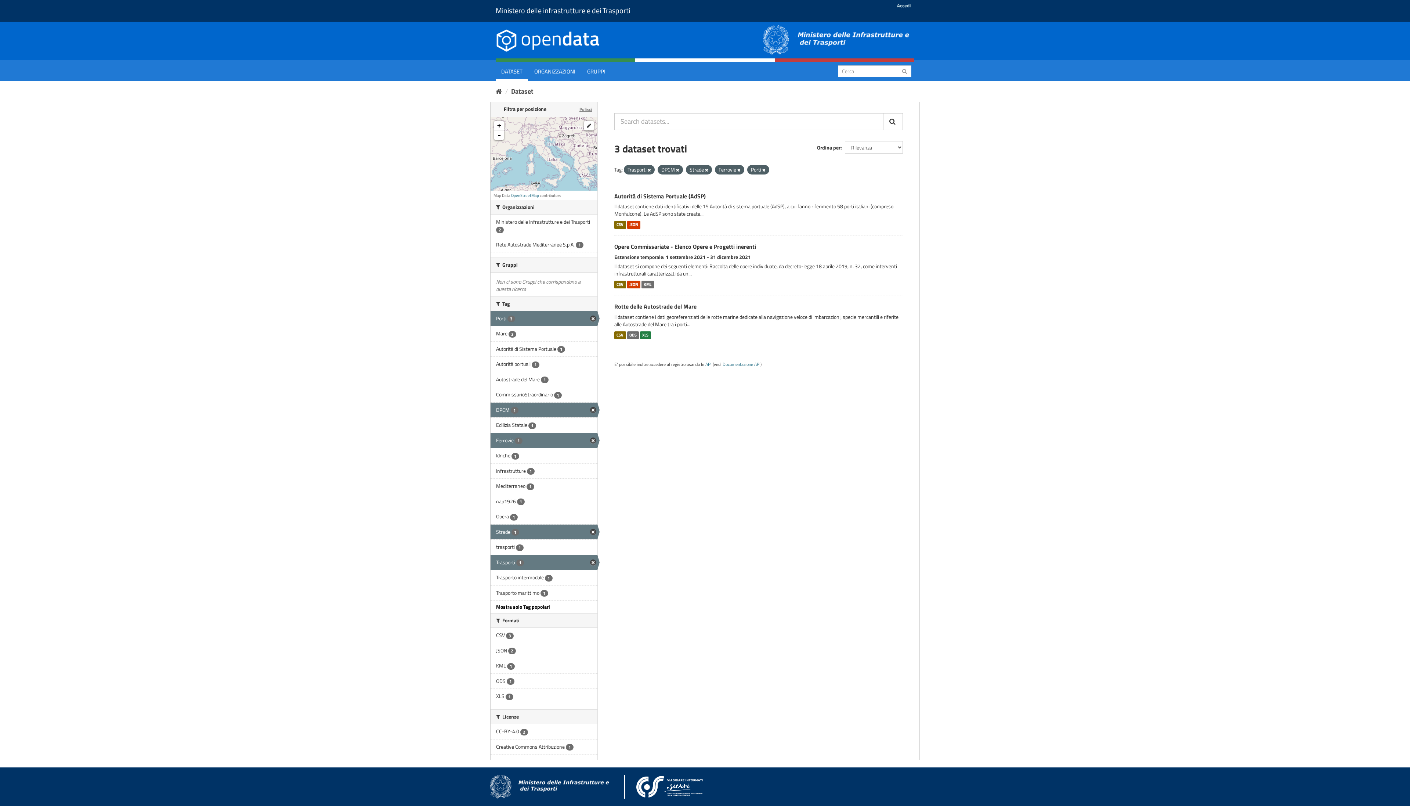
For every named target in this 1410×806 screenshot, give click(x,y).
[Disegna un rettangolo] (589, 125)
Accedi (904, 5)
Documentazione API (741, 364)
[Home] (499, 91)
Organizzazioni (554, 71)
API (708, 364)
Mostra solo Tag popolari (523, 607)
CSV (620, 224)
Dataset (512, 71)
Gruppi (596, 71)
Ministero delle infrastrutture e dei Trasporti (563, 10)
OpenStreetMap (525, 195)
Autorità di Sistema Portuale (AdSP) (660, 196)
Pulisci (585, 109)
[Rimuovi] (649, 170)
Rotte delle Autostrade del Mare (655, 306)
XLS (645, 335)
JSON (633, 224)
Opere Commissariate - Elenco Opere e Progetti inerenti (685, 246)
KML (647, 284)
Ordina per (828, 147)
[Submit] (904, 71)
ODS (633, 335)
